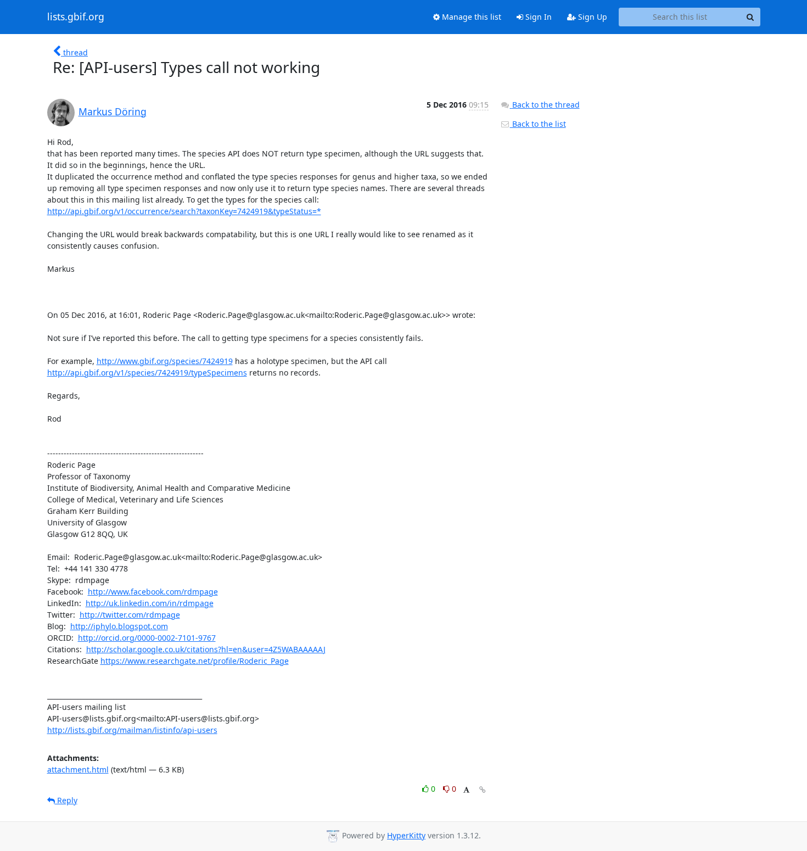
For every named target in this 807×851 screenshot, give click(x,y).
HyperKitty (406, 835)
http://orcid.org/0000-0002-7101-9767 (147, 637)
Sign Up (591, 17)
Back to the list (538, 124)
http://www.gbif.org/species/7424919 (165, 361)
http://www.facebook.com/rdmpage (153, 591)
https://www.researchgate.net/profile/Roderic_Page (194, 661)
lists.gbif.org (75, 17)
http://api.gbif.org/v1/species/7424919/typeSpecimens (147, 372)
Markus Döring (113, 111)
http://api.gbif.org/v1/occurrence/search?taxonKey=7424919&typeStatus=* (184, 211)
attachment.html (78, 769)
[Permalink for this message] (483, 789)
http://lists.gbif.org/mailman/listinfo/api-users (132, 730)
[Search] (750, 17)
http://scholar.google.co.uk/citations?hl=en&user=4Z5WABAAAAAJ (206, 649)
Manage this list (470, 17)
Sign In (537, 17)
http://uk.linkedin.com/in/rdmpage (150, 603)
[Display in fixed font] (466, 790)
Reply (66, 800)
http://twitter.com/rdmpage (130, 614)
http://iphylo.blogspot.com (119, 626)
